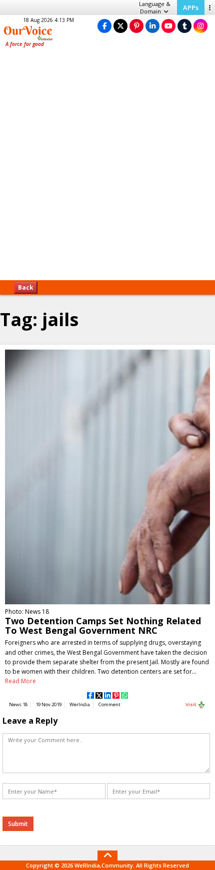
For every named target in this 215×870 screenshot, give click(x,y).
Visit (192, 704)
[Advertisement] (107, 167)
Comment (109, 704)
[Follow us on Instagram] (201, 25)
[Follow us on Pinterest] (137, 25)
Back (26, 287)
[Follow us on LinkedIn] (153, 25)
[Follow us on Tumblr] (185, 25)
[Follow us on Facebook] (105, 25)
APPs (190, 7)
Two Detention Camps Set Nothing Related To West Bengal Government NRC (103, 625)
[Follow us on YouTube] (169, 25)
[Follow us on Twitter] (121, 25)
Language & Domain (154, 7)
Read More (20, 681)
